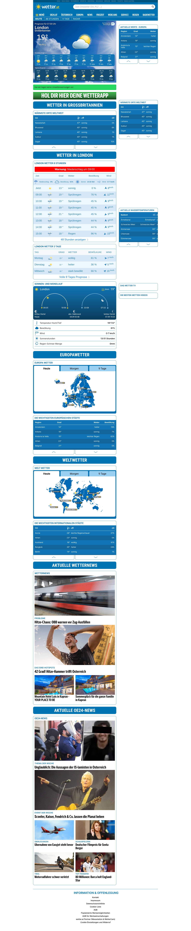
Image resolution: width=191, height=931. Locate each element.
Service (125, 15)
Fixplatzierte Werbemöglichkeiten (95, 913)
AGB (95, 910)
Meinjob (107, 1)
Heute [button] (46, 368)
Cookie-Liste (95, 907)
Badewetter (149, 15)
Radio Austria (129, 1)
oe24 (58, 1)
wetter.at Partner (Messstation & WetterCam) (95, 919)
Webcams (112, 15)
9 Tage (66, 19)
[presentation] (53, 147)
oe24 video (65, 1)
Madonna (91, 1)
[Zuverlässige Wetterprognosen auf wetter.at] (52, 6)
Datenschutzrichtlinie (95, 904)
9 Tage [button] (102, 368)
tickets (120, 1)
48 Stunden (52, 19)
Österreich (75, 1)
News (90, 15)
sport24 (83, 1)
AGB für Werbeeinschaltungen (95, 916)
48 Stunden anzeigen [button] (73, 239)
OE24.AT (53, 15)
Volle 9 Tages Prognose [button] (73, 276)
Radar (76, 19)
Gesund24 (99, 1)
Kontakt (95, 897)
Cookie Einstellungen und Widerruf (95, 922)
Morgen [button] (74, 368)
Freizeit (100, 15)
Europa (79, 15)
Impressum (95, 900)
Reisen (113, 1)
